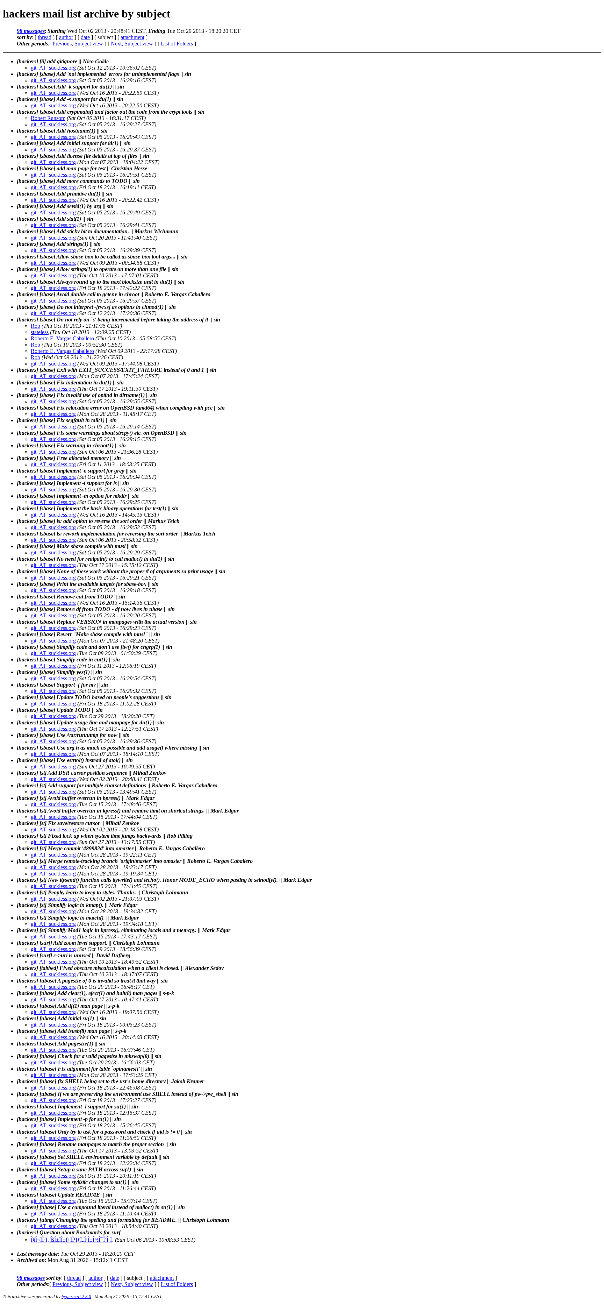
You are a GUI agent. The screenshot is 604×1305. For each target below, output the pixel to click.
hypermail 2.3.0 (76, 1296)
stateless (40, 332)
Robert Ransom (48, 118)
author (66, 37)
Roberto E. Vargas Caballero (62, 338)
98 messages (31, 31)
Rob (35, 326)
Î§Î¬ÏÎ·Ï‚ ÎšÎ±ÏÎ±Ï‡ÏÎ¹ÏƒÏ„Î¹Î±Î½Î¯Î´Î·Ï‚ (72, 1240)
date (85, 37)
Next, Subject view (132, 44)
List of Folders (177, 44)
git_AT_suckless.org (53, 68)
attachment (132, 37)
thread (44, 37)
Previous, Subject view (77, 44)
